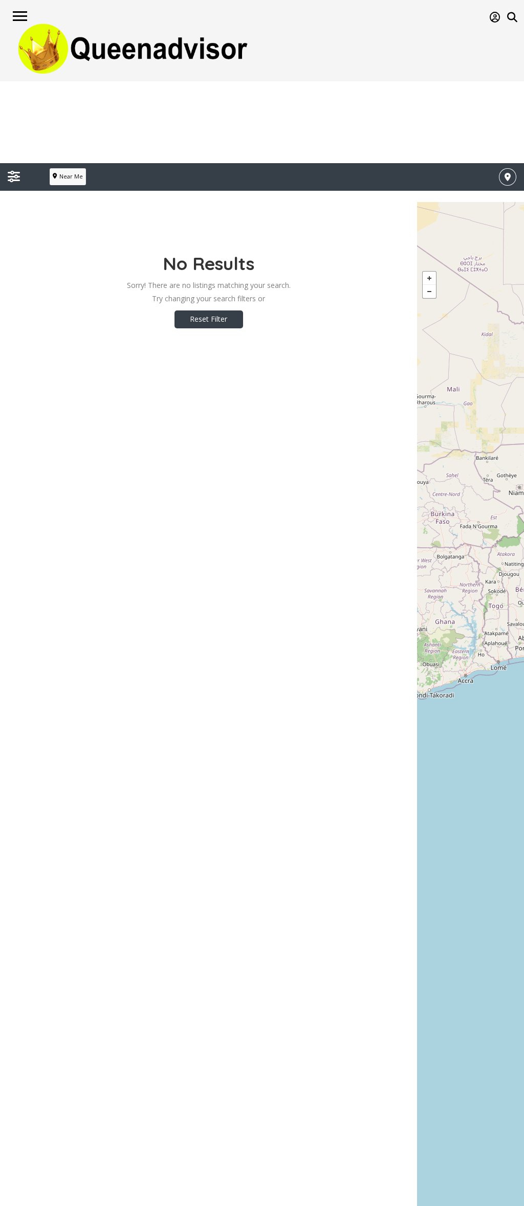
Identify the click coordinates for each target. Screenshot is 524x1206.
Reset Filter (208, 319)
